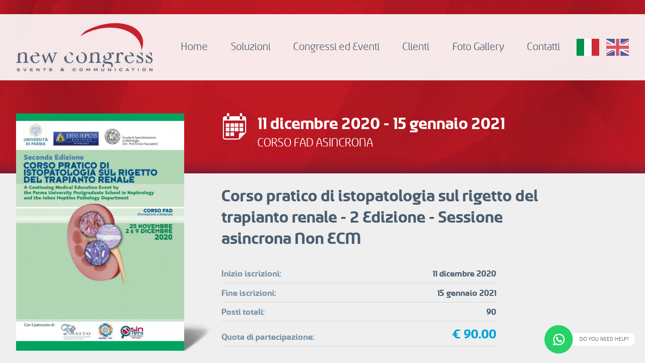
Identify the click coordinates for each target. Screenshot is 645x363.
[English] (617, 47)
